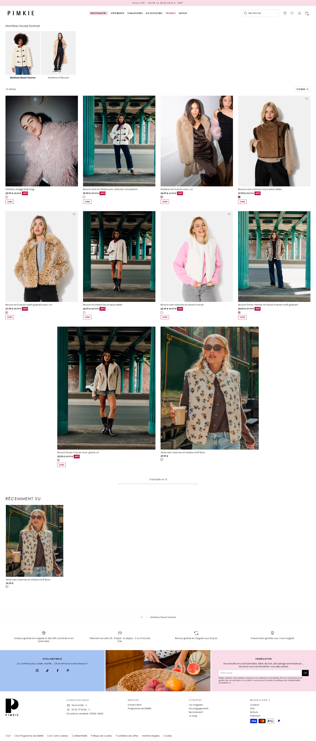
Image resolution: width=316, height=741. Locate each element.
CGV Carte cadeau (57, 735)
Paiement (255, 715)
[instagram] (37, 671)
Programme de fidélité (139, 708)
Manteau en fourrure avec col (177, 189)
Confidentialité (79, 735)
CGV (8, 735)
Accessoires (154, 13)
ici (229, 683)
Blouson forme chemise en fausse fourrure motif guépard (268, 304)
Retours (254, 712)
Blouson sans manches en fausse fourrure (182, 304)
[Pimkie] (21, 13)
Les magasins (196, 704)
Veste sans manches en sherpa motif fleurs (183, 452)
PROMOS (171, 13)
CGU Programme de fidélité (29, 735)
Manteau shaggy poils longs (20, 189)
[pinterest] (67, 671)
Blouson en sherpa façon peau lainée (102, 304)
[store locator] (285, 13)
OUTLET (183, 13)
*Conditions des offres (127, 735)
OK (305, 673)
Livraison (254, 704)
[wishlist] (292, 13)
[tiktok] (47, 671)
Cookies (167, 735)
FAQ (252, 708)
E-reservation (135, 704)
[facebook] (57, 671)
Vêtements (118, 13)
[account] (299, 13)
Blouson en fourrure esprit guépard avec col (28, 304)
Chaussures (135, 13)
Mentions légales (151, 735)
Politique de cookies (101, 735)
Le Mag (193, 715)
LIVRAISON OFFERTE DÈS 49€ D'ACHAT (158, 3)
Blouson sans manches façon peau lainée (260, 189)
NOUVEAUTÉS (99, 13)
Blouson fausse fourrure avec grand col (78, 452)
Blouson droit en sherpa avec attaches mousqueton (110, 189)
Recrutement (196, 712)
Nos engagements (198, 708)
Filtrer (301, 89)
